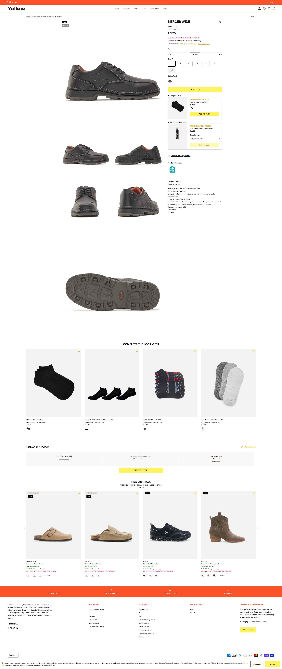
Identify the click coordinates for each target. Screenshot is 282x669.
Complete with (175, 96)
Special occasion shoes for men (41, 16)
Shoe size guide (145, 630)
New (117, 8)
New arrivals (141, 481)
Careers (92, 616)
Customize (257, 664)
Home (28, 16)
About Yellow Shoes (96, 609)
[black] (170, 80)
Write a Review (203, 44)
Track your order (145, 613)
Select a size (195, 135)
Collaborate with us (96, 627)
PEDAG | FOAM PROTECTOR (200, 126)
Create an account (197, 613)
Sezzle (141, 637)
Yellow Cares (94, 623)
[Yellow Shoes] (16, 8)
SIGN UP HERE (248, 630)
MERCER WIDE (57, 16)
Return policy (144, 623)
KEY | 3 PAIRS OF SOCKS (199, 99)
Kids (144, 8)
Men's (136, 8)
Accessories (154, 8)
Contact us (143, 609)
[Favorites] (264, 8)
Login (192, 609)
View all (141, 487)
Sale (164, 8)
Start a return (144, 627)
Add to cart (195, 89)
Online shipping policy (147, 620)
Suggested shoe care (178, 122)
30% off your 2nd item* (130, 2)
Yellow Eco (93, 620)
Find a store (93, 613)
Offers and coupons (146, 634)
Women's (126, 8)
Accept (273, 664)
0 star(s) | (188, 44)
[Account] (259, 8)
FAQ (140, 616)
